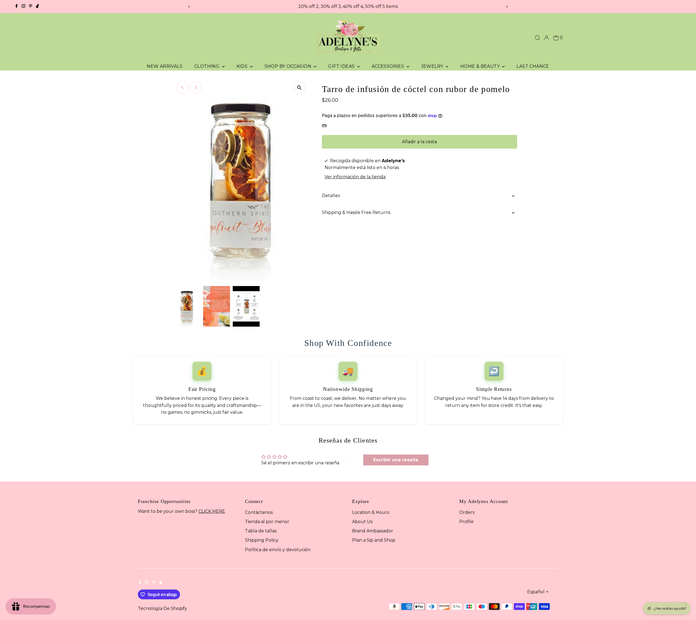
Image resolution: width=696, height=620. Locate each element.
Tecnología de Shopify (162, 608)
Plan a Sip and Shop (373, 540)
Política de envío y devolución (277, 549)
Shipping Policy (261, 540)
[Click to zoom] (299, 87)
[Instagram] (23, 6)
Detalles (331, 195)
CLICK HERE (211, 511)
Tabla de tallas (260, 530)
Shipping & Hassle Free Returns (356, 212)
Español (536, 591)
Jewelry (433, 66)
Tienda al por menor (267, 521)
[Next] (507, 7)
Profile (466, 521)
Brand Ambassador (372, 530)
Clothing (207, 66)
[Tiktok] (37, 6)
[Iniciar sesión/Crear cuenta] (546, 37)
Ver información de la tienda (355, 177)
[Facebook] (16, 6)
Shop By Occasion (289, 66)
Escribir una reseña (395, 459)
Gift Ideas (342, 66)
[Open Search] (537, 37)
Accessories (388, 66)
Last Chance (533, 66)
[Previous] (189, 7)
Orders (466, 512)
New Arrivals (164, 66)
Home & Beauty (480, 66)
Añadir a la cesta (419, 141)
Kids (243, 66)
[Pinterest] (30, 6)
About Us (362, 521)
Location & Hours (370, 512)
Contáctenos (259, 512)
